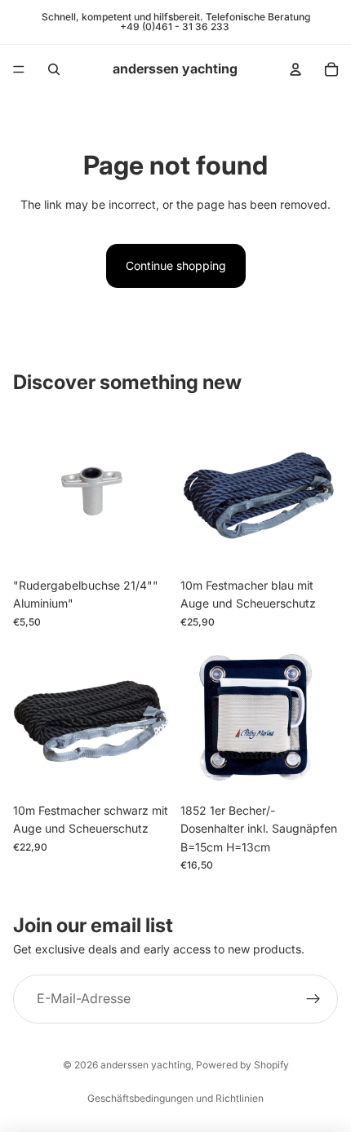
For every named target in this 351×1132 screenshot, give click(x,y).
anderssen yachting (145, 1065)
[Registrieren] (313, 1000)
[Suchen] (54, 69)
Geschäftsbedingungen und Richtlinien (175, 1098)
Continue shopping (176, 265)
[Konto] (295, 69)
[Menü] (19, 69)
